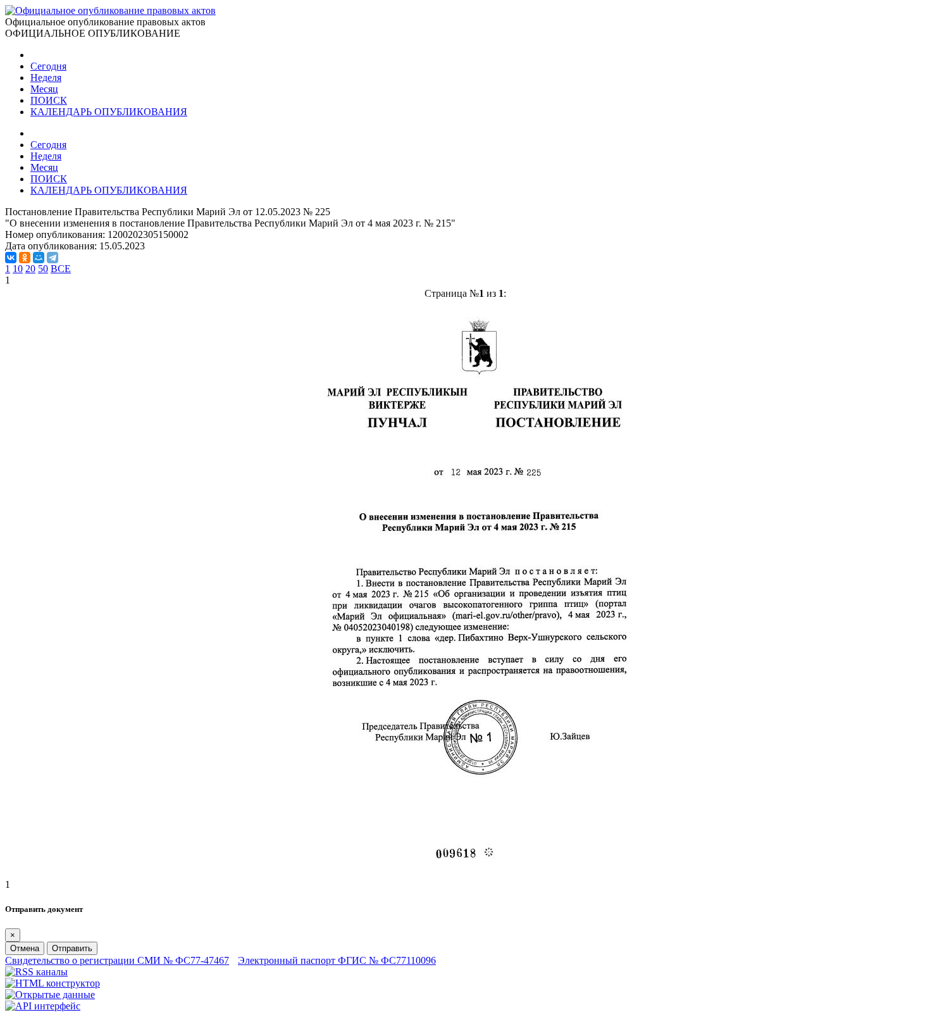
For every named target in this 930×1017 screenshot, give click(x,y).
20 (30, 268)
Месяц (44, 89)
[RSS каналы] (36, 971)
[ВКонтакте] (10, 257)
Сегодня (48, 66)
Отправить (72, 948)
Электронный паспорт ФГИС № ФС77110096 (337, 960)
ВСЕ (61, 268)
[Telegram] (52, 257)
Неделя (45, 77)
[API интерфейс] (42, 1006)
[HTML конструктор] (52, 983)
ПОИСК (48, 100)
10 (18, 268)
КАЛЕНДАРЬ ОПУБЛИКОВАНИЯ (108, 111)
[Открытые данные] (50, 994)
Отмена (24, 948)
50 (43, 268)
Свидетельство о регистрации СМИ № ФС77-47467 (117, 960)
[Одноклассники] (24, 257)
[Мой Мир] (38, 257)
